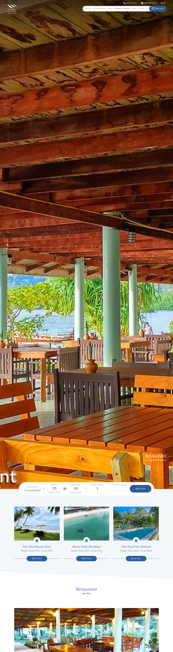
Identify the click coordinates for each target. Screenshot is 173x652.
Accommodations (99, 9)
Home (88, 9)
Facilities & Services (121, 9)
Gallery (134, 9)
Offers (110, 9)
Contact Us (143, 9)
